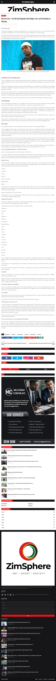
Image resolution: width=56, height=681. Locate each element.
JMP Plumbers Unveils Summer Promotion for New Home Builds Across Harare (20, 455)
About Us (36, 679)
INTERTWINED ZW (4, 503)
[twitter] (17, 358)
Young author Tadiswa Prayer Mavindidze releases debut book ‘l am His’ (19, 622)
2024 (28, 517)
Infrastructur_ (30, 505)
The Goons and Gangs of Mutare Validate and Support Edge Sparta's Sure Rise (20, 650)
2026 (28, 512)
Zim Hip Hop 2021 (33, 334)
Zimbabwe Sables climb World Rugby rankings (15, 472)
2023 (28, 520)
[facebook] (6, 358)
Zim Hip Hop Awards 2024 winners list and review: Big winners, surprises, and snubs (21, 494)
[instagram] (28, 358)
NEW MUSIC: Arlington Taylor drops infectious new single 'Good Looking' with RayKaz (21, 477)
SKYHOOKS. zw (30, 503)
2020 (28, 527)
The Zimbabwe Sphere (28, 2)
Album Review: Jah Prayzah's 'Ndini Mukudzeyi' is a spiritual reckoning (19, 488)
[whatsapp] (13, 595)
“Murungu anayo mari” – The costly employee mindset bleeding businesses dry (20, 483)
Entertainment (7, 334)
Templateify (6, 679)
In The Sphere (13, 334)
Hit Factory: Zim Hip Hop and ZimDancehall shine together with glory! (19, 666)
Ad (10, 369)
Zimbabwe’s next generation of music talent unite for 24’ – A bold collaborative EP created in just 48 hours (25, 466)
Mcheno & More (3, 505)
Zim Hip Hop (26, 334)
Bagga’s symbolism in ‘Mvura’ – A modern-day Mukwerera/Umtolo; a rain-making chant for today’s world (24, 655)
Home (2, 13)
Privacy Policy (45, 679)
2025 (28, 514)
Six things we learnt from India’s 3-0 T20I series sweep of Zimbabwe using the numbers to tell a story (24, 633)
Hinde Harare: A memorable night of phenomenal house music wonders (19, 639)
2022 (28, 522)
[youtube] (39, 358)
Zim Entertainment (20, 334)
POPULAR (28, 369)
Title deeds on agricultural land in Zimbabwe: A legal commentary (18, 661)
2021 (28, 525)
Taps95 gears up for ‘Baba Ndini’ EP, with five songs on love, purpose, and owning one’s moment (23, 461)
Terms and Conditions (51, 679)
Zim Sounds (7, 13)
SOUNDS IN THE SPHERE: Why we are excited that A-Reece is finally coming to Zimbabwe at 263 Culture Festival (25, 627)
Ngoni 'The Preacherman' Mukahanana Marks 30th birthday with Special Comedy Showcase (22, 450)
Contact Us (40, 679)
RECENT (45, 369)
